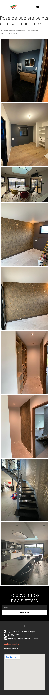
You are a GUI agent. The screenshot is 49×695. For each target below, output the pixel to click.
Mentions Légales (11, 644)
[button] (38, 7)
